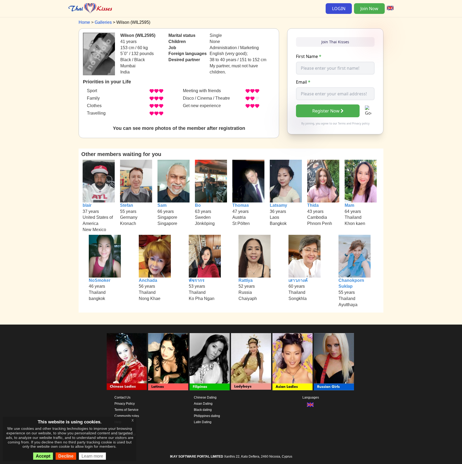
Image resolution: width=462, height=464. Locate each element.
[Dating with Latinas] (168, 361)
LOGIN (338, 8)
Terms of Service (126, 410)
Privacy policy (360, 123)
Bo (198, 205)
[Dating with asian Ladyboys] (251, 361)
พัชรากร (197, 280)
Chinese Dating (205, 397)
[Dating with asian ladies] (292, 361)
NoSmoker (99, 280)
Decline (66, 456)
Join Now (369, 8)
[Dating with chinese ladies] (127, 361)
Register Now (326, 111)
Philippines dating (207, 416)
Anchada (148, 280)
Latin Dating (202, 422)
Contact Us (122, 397)
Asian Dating (203, 403)
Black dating (203, 410)
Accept (43, 456)
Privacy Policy (124, 403)
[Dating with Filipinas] (210, 361)
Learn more (92, 456)
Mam (349, 205)
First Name (308, 56)
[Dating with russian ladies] (334, 361)
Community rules (126, 416)
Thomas (240, 205)
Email (303, 82)
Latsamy (278, 205)
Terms (342, 123)
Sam (162, 205)
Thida (313, 205)
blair (87, 205)
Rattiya (245, 280)
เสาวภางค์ (298, 280)
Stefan (126, 205)
